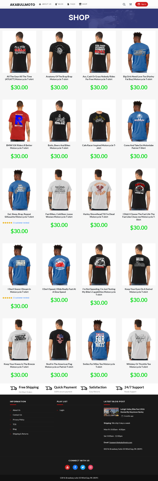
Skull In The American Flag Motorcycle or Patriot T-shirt (59, 365)
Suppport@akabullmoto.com (120, 442)
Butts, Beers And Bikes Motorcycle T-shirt (59, 146)
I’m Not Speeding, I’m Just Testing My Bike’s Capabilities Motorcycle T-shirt (99, 292)
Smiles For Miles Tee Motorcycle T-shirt (99, 365)
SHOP (79, 17)
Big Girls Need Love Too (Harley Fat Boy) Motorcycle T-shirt (138, 78)
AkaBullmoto (22, 4)
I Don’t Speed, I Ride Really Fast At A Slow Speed (59, 290)
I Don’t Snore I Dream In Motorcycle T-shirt (19, 290)
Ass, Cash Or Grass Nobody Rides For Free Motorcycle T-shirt (99, 78)
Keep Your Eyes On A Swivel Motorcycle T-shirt (139, 290)
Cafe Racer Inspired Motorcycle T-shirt (99, 146)
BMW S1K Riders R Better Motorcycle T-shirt (19, 146)
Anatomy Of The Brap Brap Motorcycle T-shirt (59, 78)
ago (128, 416)
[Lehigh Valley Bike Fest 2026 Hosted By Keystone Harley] (111, 412)
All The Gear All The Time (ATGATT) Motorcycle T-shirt (19, 78)
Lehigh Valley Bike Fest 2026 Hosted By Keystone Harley (132, 410)
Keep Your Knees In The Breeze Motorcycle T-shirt (19, 365)
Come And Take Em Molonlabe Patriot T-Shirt (139, 146)
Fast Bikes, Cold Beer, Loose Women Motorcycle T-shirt (59, 215)
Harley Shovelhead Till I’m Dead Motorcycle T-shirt (99, 215)
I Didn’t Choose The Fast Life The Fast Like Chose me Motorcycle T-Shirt (138, 217)
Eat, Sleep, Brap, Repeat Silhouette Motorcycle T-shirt (19, 215)
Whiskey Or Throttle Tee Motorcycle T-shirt (139, 365)
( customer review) (21, 223)
